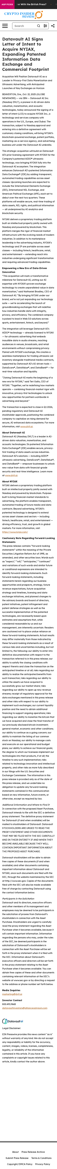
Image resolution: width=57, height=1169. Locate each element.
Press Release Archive (33, 1152)
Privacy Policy (42, 1164)
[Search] (38, 26)
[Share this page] (53, 26)
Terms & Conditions (41, 1158)
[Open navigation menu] (5, 26)
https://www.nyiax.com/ (15, 532)
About (15, 1152)
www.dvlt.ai (26, 426)
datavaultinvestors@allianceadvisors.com (24, 1008)
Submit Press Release (17, 1158)
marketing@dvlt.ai (12, 994)
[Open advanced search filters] (45, 26)
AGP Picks (7, 4)
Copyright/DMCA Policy (19, 1164)
